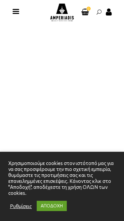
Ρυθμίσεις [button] (21, 206)
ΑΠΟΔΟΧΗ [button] (52, 205)
